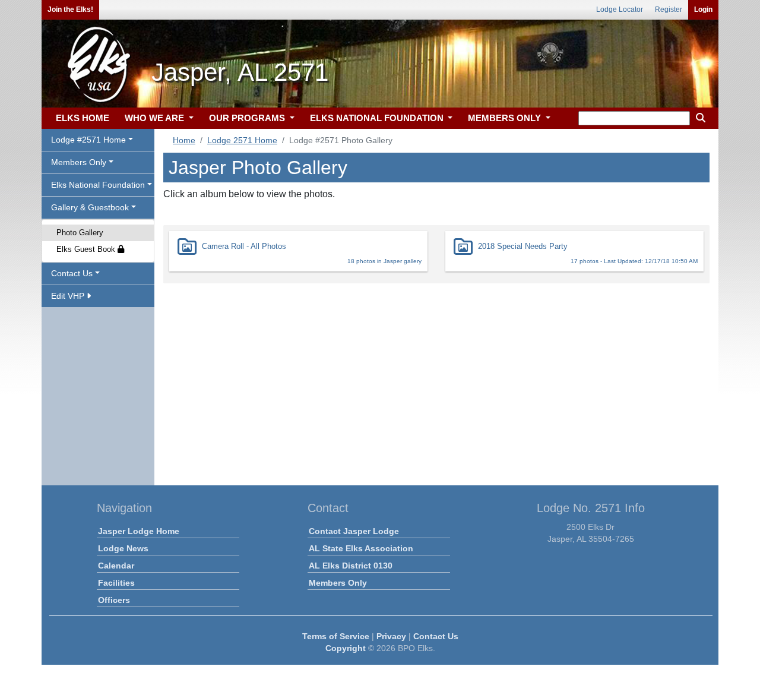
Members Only (338, 583)
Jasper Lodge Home (138, 531)
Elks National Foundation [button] (98, 185)
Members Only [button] (78, 162)
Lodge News (123, 548)
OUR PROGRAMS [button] (248, 118)
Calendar (116, 565)
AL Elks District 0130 (350, 565)
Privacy (391, 636)
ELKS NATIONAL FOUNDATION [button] (378, 118)
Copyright (345, 648)
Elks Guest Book (87, 249)
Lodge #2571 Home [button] (88, 139)
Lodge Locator (619, 9)
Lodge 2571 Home (242, 140)
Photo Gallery (79, 232)
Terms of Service (335, 636)
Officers (114, 600)
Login (703, 9)
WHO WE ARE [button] (155, 118)
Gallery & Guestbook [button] (90, 207)
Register (668, 9)
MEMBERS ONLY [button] (505, 118)
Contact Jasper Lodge (354, 531)
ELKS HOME (82, 118)
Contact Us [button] (72, 273)
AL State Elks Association (361, 548)
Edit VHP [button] (69, 296)
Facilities (116, 583)
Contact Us (435, 636)
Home (184, 140)
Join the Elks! (70, 9)
